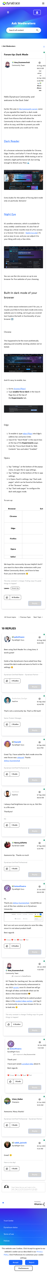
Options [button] (43, 46)
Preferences (23, 1268)
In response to (22, 976)
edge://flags (27, 433)
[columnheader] (13, 508)
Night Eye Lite (31, 233)
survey (15, 987)
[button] (15, 1262)
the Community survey (28, 109)
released (20, 757)
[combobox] (23, 30)
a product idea (27, 1064)
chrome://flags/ (19, 389)
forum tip (15, 588)
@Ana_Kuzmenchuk (12, 761)
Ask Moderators (9, 46)
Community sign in (37, 12)
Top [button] (3, 1203)
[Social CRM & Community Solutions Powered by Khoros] (39, 1204)
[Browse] (9, 12)
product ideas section (24, 1001)
